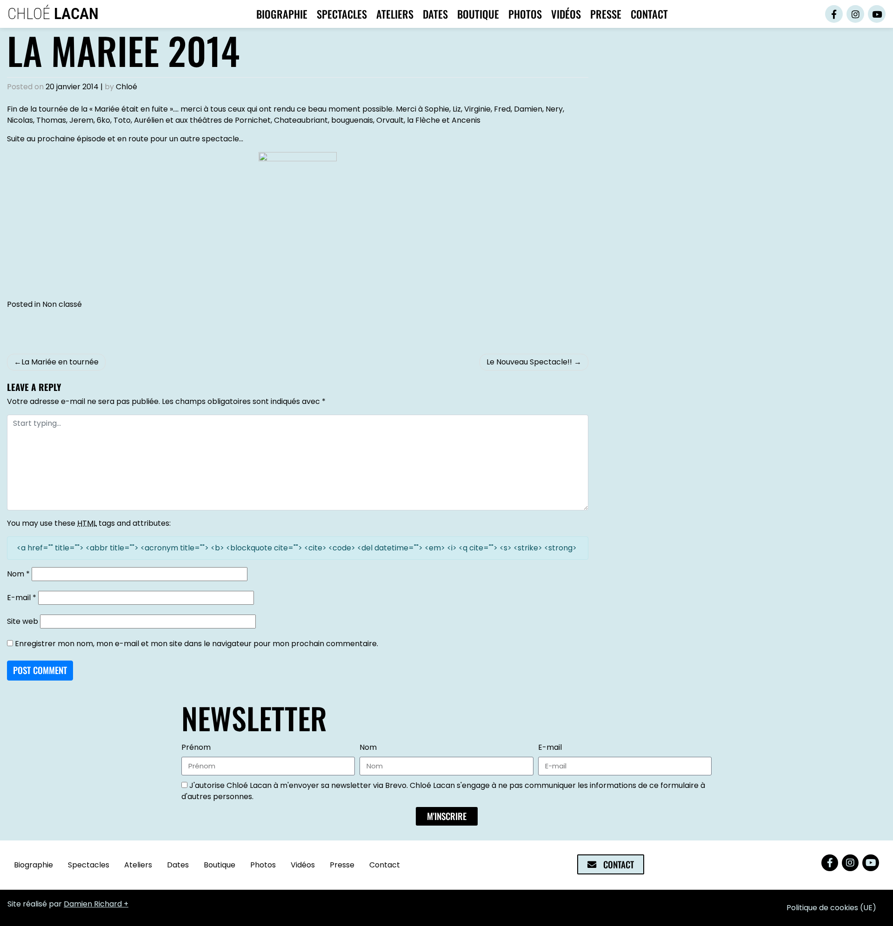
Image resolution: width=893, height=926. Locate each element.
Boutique (478, 13)
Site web (22, 621)
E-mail (21, 597)
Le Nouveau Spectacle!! (529, 362)
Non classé (62, 304)
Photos (525, 13)
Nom (18, 574)
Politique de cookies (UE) (831, 907)
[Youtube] (877, 14)
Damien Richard (93, 904)
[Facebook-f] (834, 14)
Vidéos (566, 13)
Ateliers (394, 13)
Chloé (53, 14)
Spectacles (342, 13)
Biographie (281, 13)
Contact (649, 13)
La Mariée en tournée (60, 362)
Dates (435, 13)
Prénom (196, 747)
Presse (605, 13)
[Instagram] (855, 14)
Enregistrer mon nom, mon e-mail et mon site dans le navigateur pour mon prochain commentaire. (196, 643)
